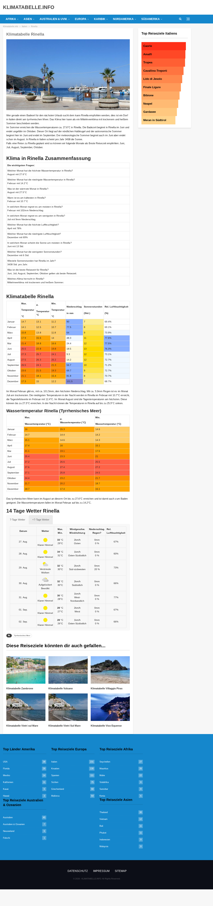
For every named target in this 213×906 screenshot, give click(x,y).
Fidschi (6, 838)
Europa (80, 19)
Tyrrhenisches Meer (22, 635)
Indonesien (105, 839)
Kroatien (55, 768)
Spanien (55, 775)
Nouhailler (124, 108)
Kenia (102, 796)
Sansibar (104, 789)
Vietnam (103, 819)
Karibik (99, 19)
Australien (8, 817)
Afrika (11, 19)
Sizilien (54, 782)
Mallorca (55, 796)
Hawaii (6, 796)
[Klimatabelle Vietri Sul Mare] (68, 707)
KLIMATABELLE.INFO (28, 7)
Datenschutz (78, 871)
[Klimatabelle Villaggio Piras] (110, 670)
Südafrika (104, 782)
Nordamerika (123, 19)
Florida (6, 768)
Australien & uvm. (53, 19)
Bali (101, 826)
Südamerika (150, 19)
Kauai (5, 789)
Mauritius (104, 768)
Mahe (102, 775)
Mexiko (6, 775)
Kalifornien (8, 782)
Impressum (101, 871)
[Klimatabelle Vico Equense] (110, 707)
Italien (54, 761)
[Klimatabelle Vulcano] (68, 670)
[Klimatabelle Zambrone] (25, 670)
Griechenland (57, 789)
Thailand (104, 812)
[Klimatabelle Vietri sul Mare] (25, 707)
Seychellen (105, 761)
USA (5, 761)
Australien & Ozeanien (14, 824)
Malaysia (104, 846)
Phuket (103, 832)
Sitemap (121, 871)
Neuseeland (8, 831)
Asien (28, 19)
